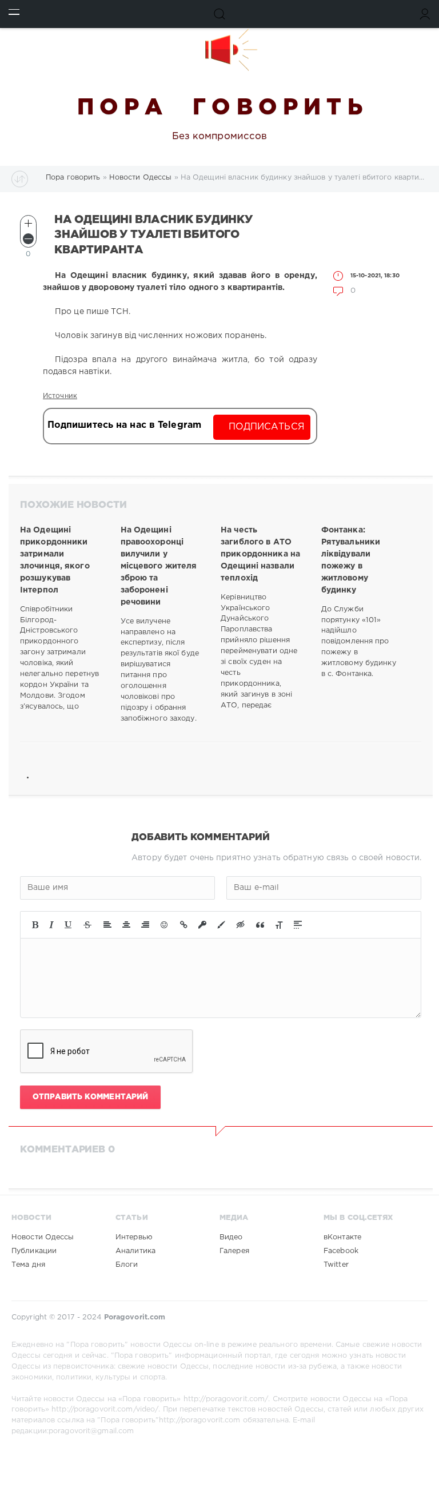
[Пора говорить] (219, 49)
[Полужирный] (35, 924)
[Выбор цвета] (221, 924)
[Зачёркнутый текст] (87, 924)
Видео (231, 1237)
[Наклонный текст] (51, 924)
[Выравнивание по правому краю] (145, 924)
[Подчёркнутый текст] (68, 924)
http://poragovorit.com (199, 1420)
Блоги (126, 1265)
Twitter (336, 1265)
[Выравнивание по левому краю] (107, 924)
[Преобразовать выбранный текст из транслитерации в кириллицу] (279, 924)
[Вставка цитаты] (260, 924)
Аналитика (135, 1251)
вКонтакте (342, 1237)
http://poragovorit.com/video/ (104, 1409)
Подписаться (267, 427)
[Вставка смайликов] (164, 924)
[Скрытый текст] (240, 924)
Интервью (134, 1237)
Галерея (234, 1251)
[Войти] (425, 14)
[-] (28, 238)
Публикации (34, 1251)
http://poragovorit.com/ (226, 1399)
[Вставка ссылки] (183, 924)
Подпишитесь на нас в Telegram (124, 425)
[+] (28, 223)
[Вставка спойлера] (298, 924)
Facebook (341, 1251)
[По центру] (126, 924)
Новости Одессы (42, 1237)
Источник (60, 396)
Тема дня (28, 1265)
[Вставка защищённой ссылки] (202, 924)
